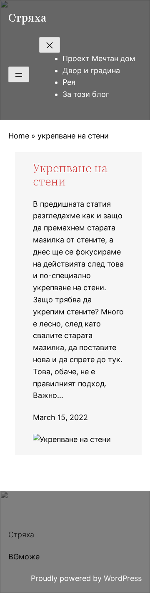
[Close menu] (49, 45)
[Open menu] (18, 74)
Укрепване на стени (70, 174)
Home (18, 135)
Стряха (27, 17)
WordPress (123, 578)
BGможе (24, 556)
